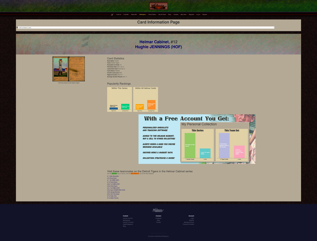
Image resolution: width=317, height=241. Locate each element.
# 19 (108, 182)
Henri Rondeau (114, 194)
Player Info (134, 14)
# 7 (108, 180)
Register (205, 14)
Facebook (158, 218)
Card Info (126, 14)
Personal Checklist (188, 224)
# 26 (108, 184)
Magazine (191, 14)
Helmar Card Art (127, 218)
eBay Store (183, 14)
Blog (169, 14)
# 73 (108, 196)
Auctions (176, 14)
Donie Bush (113, 178)
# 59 (108, 192)
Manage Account (189, 222)
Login (192, 218)
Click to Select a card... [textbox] (25, 28)
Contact (158, 222)
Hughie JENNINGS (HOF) (158, 46)
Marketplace (142, 14)
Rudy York (113, 196)
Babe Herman (114, 198)
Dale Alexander (114, 176)
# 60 (108, 194)
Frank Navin (113, 182)
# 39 (108, 186)
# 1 (108, 176)
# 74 (108, 198)
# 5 (108, 178)
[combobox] (146, 27)
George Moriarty (115, 192)
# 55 (108, 190)
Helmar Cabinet (154, 41)
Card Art (118, 14)
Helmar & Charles (128, 222)
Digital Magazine (128, 224)
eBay (158, 220)
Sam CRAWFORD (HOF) (117, 190)
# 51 (108, 188)
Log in (198, 14)
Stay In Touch (162, 14)
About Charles (152, 14)
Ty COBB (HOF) (114, 180)
